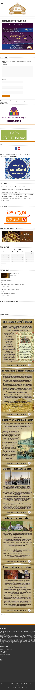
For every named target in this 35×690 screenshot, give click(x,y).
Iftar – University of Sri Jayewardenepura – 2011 (12, 284)
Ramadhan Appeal (14, 273)
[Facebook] (16, 148)
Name (4, 79)
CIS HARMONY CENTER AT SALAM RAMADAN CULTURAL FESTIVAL (17, 189)
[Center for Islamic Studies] (17, 8)
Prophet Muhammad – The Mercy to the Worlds (12, 192)
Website (4, 90)
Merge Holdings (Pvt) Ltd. (14, 683)
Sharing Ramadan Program (7, 280)
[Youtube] (19, 148)
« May (2, 265)
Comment (4, 64)
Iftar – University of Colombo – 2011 (10, 289)
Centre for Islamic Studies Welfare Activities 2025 (13, 187)
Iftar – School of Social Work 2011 (9, 293)
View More (3, 614)
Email (3, 84)
